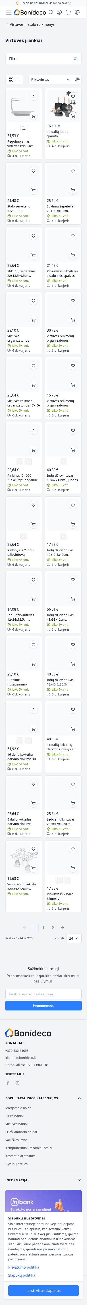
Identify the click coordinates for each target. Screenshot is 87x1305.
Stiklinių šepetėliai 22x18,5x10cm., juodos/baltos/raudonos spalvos (63, 208)
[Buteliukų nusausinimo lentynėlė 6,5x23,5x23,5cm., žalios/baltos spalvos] (23, 654)
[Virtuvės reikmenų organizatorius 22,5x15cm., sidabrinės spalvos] (63, 375)
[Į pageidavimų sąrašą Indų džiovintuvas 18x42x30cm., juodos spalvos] (73, 430)
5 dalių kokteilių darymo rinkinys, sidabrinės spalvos (21, 821)
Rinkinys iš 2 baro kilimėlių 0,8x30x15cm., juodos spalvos (63, 896)
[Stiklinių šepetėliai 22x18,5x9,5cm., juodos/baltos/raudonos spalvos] (23, 245)
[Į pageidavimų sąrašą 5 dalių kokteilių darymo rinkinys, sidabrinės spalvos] (33, 784)
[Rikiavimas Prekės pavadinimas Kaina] (51, 79)
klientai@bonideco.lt (20, 1058)
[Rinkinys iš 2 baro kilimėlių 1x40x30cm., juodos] (67, 880)
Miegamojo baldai (18, 1108)
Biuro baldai (14, 1116)
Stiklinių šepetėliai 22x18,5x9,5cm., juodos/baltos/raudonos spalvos (23, 273)
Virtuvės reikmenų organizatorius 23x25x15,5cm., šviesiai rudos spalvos (63, 338)
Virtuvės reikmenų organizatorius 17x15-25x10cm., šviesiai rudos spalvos (23, 403)
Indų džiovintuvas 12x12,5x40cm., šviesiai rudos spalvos (63, 552)
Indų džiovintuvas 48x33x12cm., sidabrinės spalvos (61, 617)
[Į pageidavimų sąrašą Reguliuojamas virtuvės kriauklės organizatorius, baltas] (33, 96)
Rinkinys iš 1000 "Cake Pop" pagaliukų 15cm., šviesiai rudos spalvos (23, 477)
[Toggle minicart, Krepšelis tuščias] (68, 12)
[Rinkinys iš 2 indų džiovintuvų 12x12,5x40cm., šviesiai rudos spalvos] (23, 514)
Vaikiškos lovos (16, 1140)
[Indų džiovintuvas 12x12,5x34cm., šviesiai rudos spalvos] (63, 536)
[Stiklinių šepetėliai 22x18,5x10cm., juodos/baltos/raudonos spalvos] (63, 180)
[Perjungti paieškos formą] (50, 12)
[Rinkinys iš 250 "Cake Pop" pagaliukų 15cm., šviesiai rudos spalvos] (19, 461)
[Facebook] (8, 1083)
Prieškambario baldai (21, 1132)
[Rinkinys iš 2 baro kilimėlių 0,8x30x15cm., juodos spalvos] (63, 858)
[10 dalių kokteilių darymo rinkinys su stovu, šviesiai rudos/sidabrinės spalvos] (28, 740)
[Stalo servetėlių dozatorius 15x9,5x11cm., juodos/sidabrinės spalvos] (23, 180)
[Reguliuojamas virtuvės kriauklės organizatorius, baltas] (23, 106)
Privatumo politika (23, 1267)
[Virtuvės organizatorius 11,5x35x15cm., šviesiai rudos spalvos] (23, 310)
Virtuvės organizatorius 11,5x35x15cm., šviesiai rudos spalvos (23, 338)
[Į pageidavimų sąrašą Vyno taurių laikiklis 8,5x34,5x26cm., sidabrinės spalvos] (33, 849)
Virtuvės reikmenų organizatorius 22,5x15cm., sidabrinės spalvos (61, 403)
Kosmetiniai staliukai (20, 1156)
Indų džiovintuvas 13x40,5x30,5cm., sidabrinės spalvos (61, 682)
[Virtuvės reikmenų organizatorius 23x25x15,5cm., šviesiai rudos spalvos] (63, 310)
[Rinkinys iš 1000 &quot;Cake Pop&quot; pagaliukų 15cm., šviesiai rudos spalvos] (23, 440)
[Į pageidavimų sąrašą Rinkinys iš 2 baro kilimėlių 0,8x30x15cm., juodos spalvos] (73, 849)
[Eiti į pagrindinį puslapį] (30, 12)
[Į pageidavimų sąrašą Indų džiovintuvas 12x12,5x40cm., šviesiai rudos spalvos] (73, 505)
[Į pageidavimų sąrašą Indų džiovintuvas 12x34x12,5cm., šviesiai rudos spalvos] (33, 580)
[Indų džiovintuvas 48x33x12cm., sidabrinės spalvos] (63, 589)
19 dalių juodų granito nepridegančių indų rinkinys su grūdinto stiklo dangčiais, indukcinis (62, 134)
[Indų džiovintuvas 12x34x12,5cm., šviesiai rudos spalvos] (23, 589)
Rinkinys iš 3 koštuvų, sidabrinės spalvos (63, 273)
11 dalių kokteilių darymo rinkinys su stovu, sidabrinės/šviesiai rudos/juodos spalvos (63, 747)
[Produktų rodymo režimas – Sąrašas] (17, 79)
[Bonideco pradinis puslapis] (28, 1032)
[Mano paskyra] (59, 12)
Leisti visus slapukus (44, 1290)
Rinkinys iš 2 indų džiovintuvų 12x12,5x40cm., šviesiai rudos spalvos (23, 552)
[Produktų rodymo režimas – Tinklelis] (11, 79)
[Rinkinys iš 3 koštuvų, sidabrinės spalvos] (63, 245)
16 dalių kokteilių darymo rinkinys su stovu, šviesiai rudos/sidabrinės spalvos (21, 756)
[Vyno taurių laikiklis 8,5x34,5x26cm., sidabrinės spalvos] (23, 858)
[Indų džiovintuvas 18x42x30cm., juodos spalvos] (63, 440)
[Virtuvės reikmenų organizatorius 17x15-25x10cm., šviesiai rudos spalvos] (23, 375)
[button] (43, 1098)
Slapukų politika (21, 1275)
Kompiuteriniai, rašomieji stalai (28, 1148)
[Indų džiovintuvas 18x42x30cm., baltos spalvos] (63, 461)
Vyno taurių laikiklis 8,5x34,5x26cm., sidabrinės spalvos (21, 886)
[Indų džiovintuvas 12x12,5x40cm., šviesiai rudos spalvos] (63, 514)
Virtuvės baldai (16, 1124)
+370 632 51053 (17, 1050)
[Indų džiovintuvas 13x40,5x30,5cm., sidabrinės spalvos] (63, 654)
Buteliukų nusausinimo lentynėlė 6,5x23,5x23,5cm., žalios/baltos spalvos (22, 682)
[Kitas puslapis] (62, 927)
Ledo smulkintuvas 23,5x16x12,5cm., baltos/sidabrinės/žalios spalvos (61, 821)
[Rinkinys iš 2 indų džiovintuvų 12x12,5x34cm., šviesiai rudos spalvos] (23, 536)
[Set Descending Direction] (77, 80)
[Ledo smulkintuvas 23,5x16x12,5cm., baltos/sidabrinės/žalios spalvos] (63, 793)
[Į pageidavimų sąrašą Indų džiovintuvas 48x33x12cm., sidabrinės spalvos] (73, 580)
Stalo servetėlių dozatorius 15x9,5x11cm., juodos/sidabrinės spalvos (20, 208)
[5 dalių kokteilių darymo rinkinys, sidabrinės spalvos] (23, 793)
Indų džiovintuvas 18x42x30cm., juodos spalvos (62, 477)
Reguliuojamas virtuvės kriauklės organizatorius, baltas (23, 143)
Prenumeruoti (43, 1005)
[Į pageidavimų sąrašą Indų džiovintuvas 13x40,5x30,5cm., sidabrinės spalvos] (73, 645)
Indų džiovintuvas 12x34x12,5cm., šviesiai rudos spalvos (23, 617)
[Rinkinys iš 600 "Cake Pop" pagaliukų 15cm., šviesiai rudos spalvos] (28, 461)
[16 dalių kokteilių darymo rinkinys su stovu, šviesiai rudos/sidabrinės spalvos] (23, 719)
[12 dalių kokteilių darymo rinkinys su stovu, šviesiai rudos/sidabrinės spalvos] (19, 740)
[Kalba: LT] (77, 12)
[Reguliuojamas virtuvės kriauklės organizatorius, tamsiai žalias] (23, 127)
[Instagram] (17, 1083)
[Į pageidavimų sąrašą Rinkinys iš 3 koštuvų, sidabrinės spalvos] (73, 236)
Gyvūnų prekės (16, 1164)
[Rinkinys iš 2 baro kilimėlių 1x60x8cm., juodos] (59, 880)
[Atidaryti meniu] (8, 12)
